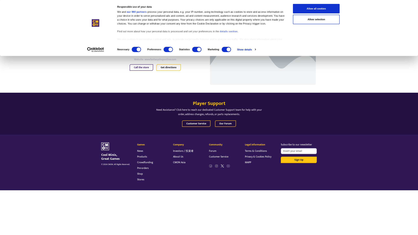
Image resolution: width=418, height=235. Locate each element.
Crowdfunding (145, 162)
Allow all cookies (316, 8)
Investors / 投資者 (183, 151)
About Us (178, 157)
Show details (244, 49)
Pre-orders (143, 168)
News (140, 151)
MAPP (248, 162)
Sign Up (298, 160)
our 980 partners (137, 11)
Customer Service (196, 123)
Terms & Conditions (256, 151)
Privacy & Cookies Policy (258, 157)
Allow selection (316, 19)
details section (229, 31)
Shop (140, 174)
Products (142, 157)
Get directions (169, 67)
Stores (140, 179)
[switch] (168, 49)
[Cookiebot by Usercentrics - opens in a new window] (95, 49)
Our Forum (225, 123)
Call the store (141, 67)
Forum (212, 151)
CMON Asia (179, 162)
